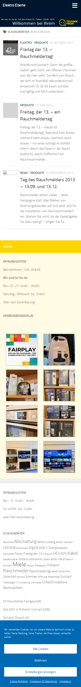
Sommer (31, 577)
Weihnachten (13, 588)
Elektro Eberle (14, 5)
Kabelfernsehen (10, 559)
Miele (19, 564)
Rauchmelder (16, 571)
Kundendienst (34, 559)
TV (17, 582)
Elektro (26, 43)
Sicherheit (9, 577)
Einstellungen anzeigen (40, 672)
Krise (22, 559)
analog (51, 542)
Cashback (68, 542)
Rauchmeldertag (40, 571)
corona (9, 547)
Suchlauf (65, 577)
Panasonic (41, 565)
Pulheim (53, 565)
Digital (33, 548)
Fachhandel (8, 554)
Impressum (65, 681)
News (24, 173)
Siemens (21, 577)
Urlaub (47, 582)
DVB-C (43, 548)
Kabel (73, 553)
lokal (61, 559)
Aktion (41, 542)
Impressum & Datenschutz (43, 681)
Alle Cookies (40, 649)
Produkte (41, 43)
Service (66, 571)
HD (56, 553)
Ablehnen (40, 660)
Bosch (59, 542)
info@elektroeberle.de (18, 315)
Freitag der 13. (33, 554)
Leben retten (50, 559)
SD (59, 571)
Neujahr (30, 565)
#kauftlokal (8, 542)
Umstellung (24, 582)
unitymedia (36, 582)
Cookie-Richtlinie (19, 681)
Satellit (54, 571)
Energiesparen (58, 548)
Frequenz (47, 554)
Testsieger (9, 582)
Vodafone (60, 582)
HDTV (63, 554)
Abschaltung (25, 541)
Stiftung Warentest (49, 576)
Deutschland (22, 548)
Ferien (19, 554)
